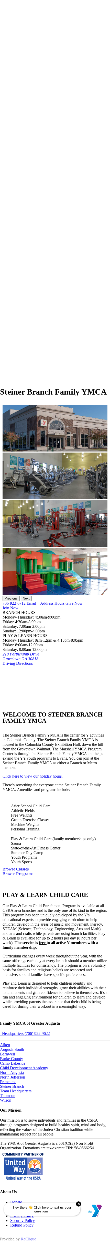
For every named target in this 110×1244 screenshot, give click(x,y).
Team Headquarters (15, 1091)
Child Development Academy (24, 1068)
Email (31, 603)
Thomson (7, 1095)
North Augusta (12, 1072)
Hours (58, 603)
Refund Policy (22, 1225)
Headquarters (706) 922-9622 (25, 1033)
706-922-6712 (14, 603)
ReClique (28, 1239)
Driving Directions (18, 663)
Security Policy (22, 1220)
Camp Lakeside (12, 1063)
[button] (11, 598)
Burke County (11, 1058)
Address (46, 603)
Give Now (73, 603)
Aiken (5, 1045)
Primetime (8, 1082)
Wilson (5, 1100)
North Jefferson (12, 1077)
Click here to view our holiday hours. (33, 776)
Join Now (10, 608)
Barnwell (7, 1054)
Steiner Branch (12, 1086)
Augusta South (12, 1049)
